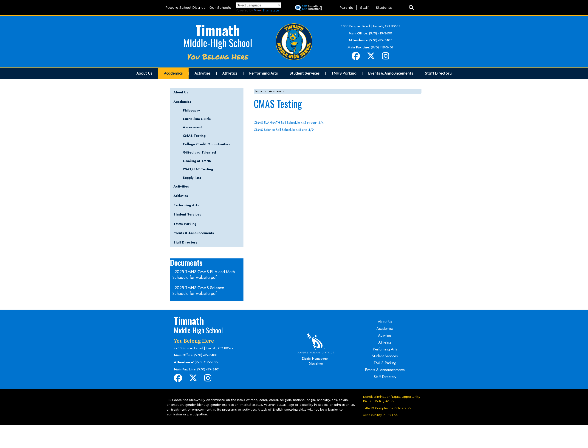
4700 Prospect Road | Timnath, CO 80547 (370, 26)
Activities (203, 73)
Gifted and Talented (199, 152)
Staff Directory (438, 73)
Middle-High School (217, 43)
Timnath (217, 30)
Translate (270, 10)
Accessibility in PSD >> (380, 415)
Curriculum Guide (197, 119)
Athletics (229, 73)
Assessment (192, 127)
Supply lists (192, 177)
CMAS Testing (194, 135)
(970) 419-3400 (380, 33)
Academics (173, 73)
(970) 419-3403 (380, 40)
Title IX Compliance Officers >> (387, 408)
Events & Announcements (390, 73)
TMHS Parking (343, 73)
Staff (364, 7)
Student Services (305, 73)
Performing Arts (263, 73)
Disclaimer (316, 363)
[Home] (294, 41)
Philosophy (191, 110)
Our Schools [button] (220, 7)
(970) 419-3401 (382, 47)
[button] (411, 7)
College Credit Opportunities (206, 144)
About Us (144, 73)
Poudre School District (185, 7)
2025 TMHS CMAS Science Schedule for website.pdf (198, 291)
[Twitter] (371, 58)
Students (384, 7)
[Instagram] (385, 58)
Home (258, 91)
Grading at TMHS (197, 161)
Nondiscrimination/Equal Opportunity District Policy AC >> (391, 399)
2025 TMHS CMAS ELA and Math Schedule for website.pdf (203, 274)
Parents (346, 7)
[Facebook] (356, 58)
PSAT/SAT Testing (198, 169)
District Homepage (315, 358)
